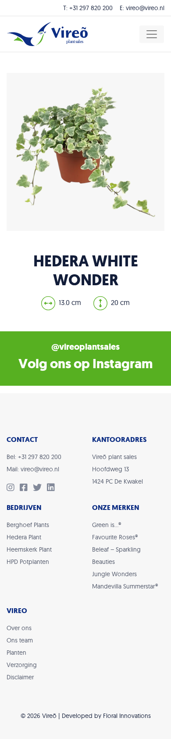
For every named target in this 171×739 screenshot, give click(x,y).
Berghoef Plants (28, 525)
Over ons (19, 628)
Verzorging (22, 665)
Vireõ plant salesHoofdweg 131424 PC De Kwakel (117, 469)
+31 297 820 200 (91, 8)
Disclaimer (20, 677)
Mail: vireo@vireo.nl (33, 469)
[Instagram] (13, 488)
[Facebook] (26, 488)
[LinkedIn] (52, 488)
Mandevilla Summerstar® (125, 586)
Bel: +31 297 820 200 (34, 457)
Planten (16, 652)
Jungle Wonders (114, 574)
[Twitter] (40, 488)
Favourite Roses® (115, 537)
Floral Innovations (127, 716)
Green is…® (106, 525)
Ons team (20, 640)
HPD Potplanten (28, 562)
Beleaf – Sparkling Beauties (116, 555)
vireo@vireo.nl (145, 8)
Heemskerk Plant (29, 549)
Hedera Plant (24, 537)
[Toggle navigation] (151, 34)
